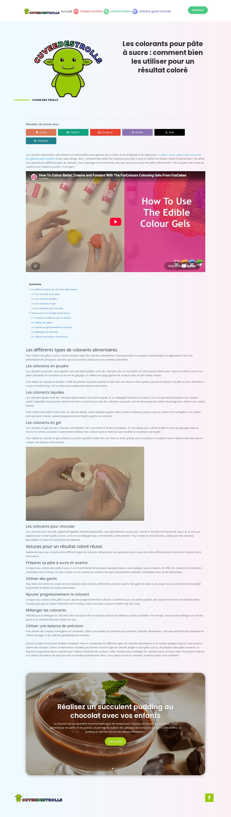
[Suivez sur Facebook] (209, 798)
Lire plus (115, 741)
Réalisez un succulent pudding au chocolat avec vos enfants (115, 711)
